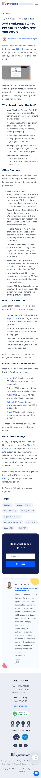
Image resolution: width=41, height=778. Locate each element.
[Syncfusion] (20, 754)
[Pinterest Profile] (15, 745)
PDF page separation (12, 522)
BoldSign (6, 478)
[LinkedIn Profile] (23, 723)
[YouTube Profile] (28, 723)
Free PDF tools (10, 511)
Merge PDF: (12, 378)
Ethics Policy (35, 764)
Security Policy (6, 764)
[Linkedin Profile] (17, 661)
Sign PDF (11, 412)
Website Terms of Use (31, 761)
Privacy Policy (5, 761)
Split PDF (11, 395)
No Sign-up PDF (27, 511)
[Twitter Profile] (18, 723)
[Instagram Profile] (20, 745)
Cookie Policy (17, 761)
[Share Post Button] (35, 757)
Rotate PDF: (12, 388)
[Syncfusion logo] (10, 3)
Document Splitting (24, 505)
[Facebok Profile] (12, 723)
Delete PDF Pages (15, 402)
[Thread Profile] (26, 745)
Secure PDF (8, 528)
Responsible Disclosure (21, 764)
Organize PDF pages (12, 517)
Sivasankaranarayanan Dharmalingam (22, 39)
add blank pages (21, 49)
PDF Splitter (31, 522)
